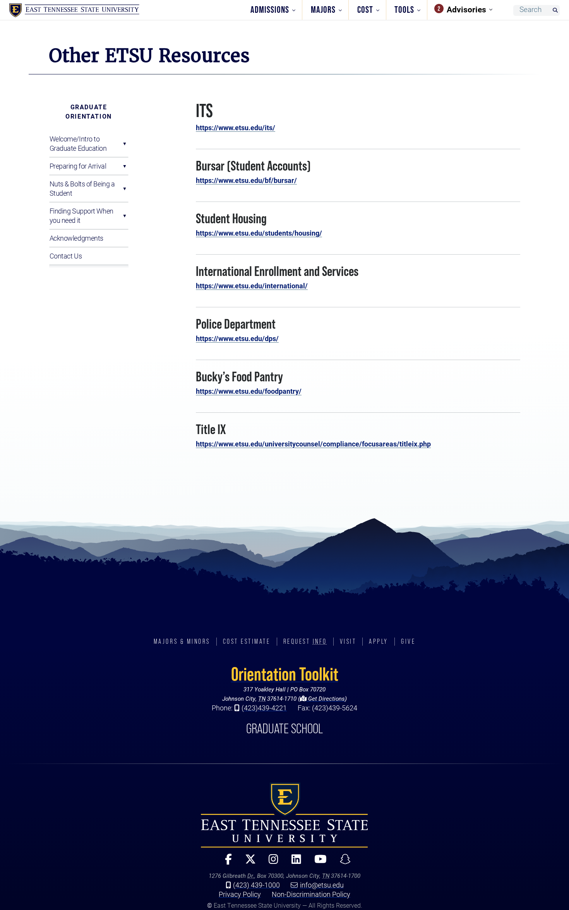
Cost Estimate (247, 641)
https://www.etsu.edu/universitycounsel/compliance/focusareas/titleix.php (313, 443)
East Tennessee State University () (74, 10)
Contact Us (66, 255)
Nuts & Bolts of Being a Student (82, 188)
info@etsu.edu (322, 884)
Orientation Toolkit (284, 674)
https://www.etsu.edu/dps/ (237, 338)
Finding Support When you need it (81, 215)
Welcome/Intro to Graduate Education (78, 143)
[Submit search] (555, 10)
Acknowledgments (76, 238)
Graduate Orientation (88, 111)
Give (408, 641)
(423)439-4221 (264, 707)
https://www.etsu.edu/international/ (252, 285)
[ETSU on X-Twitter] (247, 862)
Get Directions (326, 698)
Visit (348, 641)
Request (305, 641)
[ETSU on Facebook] (225, 862)
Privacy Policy (240, 894)
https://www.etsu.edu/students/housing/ (259, 233)
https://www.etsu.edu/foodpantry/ (249, 391)
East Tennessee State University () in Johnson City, (284, 815)
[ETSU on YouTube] (317, 862)
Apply (378, 641)
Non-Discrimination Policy (311, 894)
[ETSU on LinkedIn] (293, 862)
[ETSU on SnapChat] (342, 862)
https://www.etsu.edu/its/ (235, 127)
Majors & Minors (182, 641)
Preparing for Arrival (78, 166)
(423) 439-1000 (256, 884)
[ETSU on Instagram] (270, 862)
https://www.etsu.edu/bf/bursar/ (246, 180)
